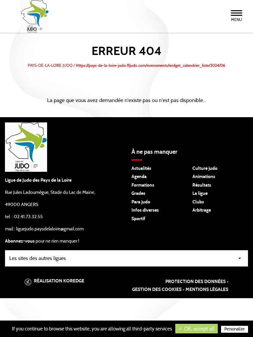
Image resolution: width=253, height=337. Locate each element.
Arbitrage (201, 210)
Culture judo (204, 168)
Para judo (140, 202)
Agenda (139, 176)
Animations (203, 176)
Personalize (234, 329)
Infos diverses (145, 210)
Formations (142, 185)
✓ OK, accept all (196, 328)
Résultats (201, 185)
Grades (138, 193)
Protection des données (195, 281)
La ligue (200, 193)
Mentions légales (206, 289)
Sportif (138, 219)
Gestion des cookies (157, 289)
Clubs (198, 202)
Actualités (141, 168)
